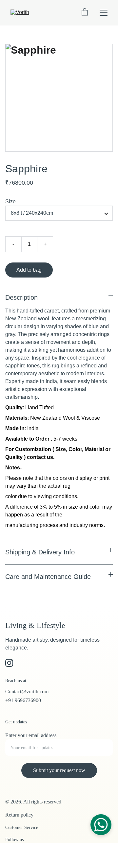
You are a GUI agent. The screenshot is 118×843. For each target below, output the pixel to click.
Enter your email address (30, 735)
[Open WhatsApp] (100, 824)
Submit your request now (59, 770)
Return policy (19, 815)
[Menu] (104, 13)
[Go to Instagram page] (9, 663)
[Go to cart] (84, 13)
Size (10, 201)
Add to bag (29, 270)
